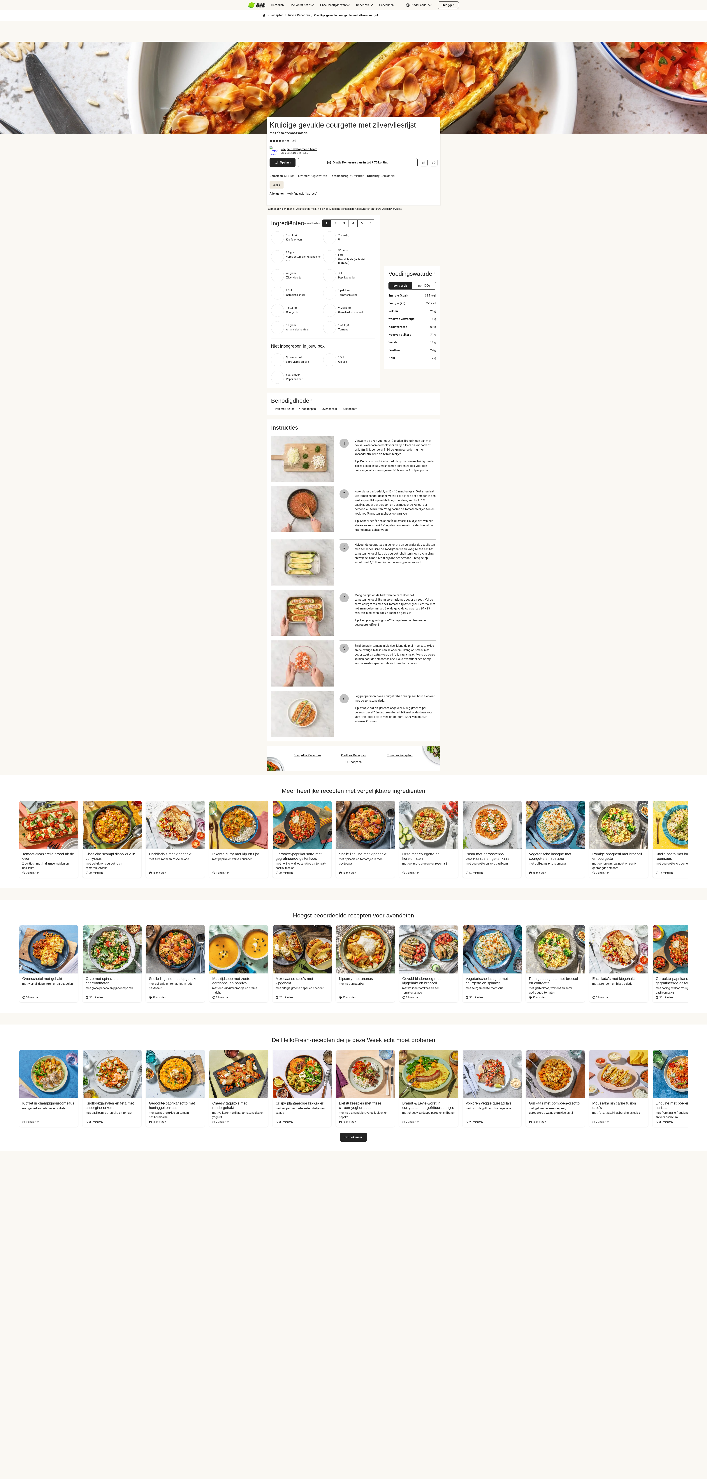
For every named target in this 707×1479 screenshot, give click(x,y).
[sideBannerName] (412, 238)
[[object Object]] (424, 162)
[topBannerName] (353, 31)
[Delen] (433, 162)
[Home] (264, 15)
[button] (419, 5)
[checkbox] (271, 140)
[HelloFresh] (256, 5)
